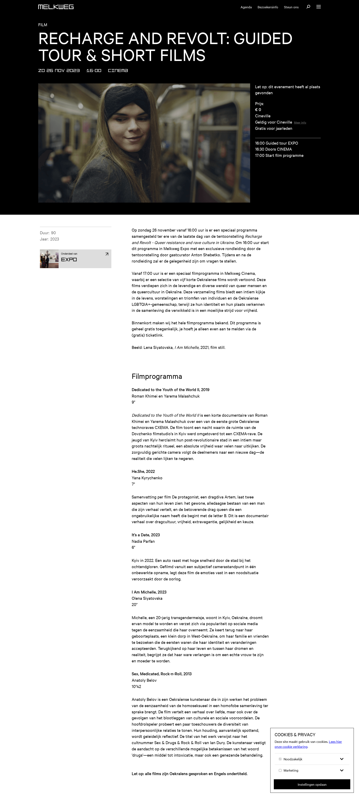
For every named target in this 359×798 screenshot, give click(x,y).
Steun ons (291, 7)
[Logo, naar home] (56, 7)
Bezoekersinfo (268, 7)
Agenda (246, 7)
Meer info (300, 122)
